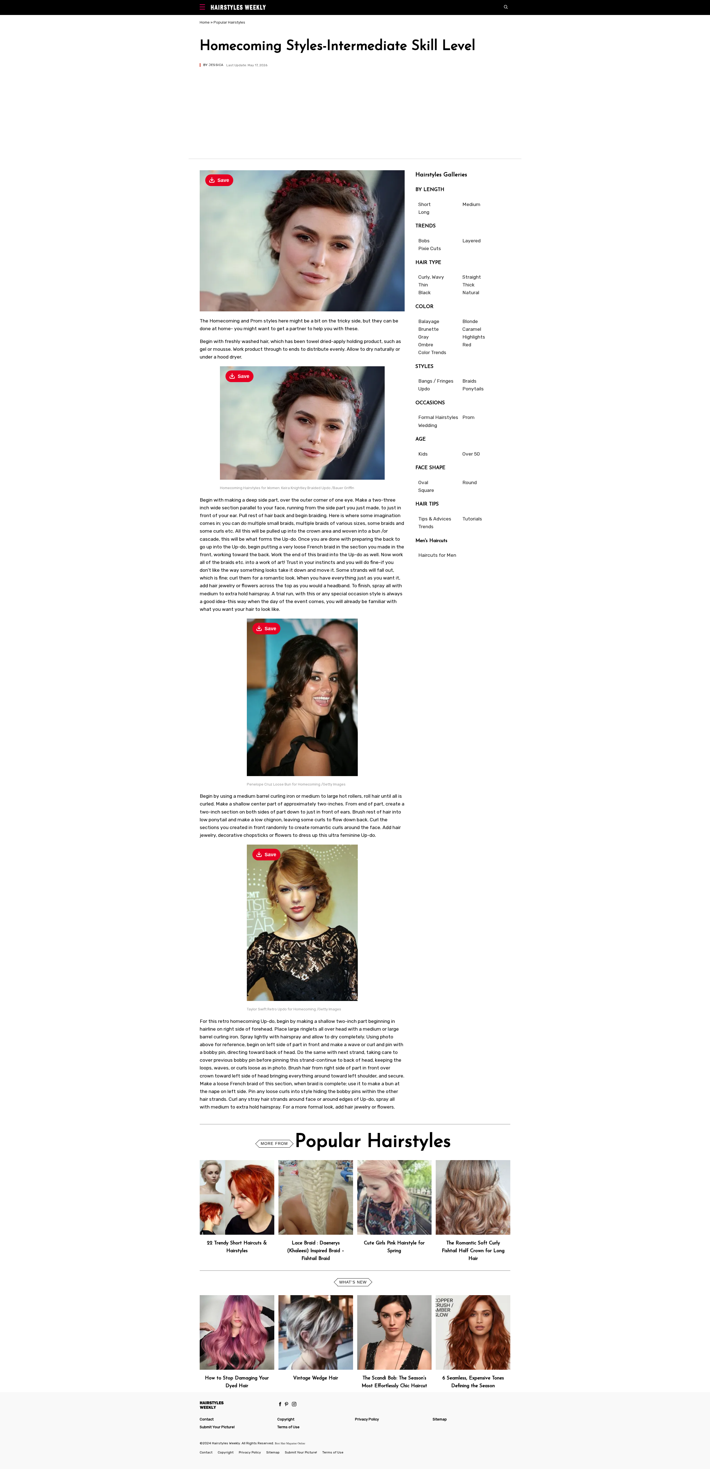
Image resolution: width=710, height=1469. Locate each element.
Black (424, 292)
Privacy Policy (367, 1419)
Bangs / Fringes (435, 381)
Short (424, 204)
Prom (468, 417)
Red (466, 344)
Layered (471, 240)
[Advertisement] (355, 108)
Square (426, 490)
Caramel (471, 329)
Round (469, 482)
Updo (424, 389)
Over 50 (471, 454)
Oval (423, 482)
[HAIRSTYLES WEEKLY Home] (236, 1405)
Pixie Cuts (429, 248)
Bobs (424, 240)
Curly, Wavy (431, 277)
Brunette (428, 329)
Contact (207, 1419)
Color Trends (432, 352)
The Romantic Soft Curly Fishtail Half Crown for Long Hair (473, 1251)
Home (205, 22)
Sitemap (440, 1419)
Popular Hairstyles (229, 22)
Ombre (425, 344)
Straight (471, 277)
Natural (470, 292)
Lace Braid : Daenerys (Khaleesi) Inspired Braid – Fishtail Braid (315, 1251)
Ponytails (473, 389)
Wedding (427, 425)
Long (423, 212)
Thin (423, 285)
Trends (425, 526)
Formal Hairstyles (438, 417)
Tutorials (472, 519)
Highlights (473, 337)
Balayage (428, 321)
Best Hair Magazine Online (290, 1443)
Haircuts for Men (437, 555)
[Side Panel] (204, 7)
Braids (469, 381)
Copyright (285, 1419)
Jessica (216, 65)
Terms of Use (288, 1427)
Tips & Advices (434, 519)
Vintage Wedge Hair (315, 1378)
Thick (468, 285)
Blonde (470, 321)
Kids (423, 454)
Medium (471, 204)
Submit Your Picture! (217, 1427)
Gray (423, 337)
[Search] (507, 7)
